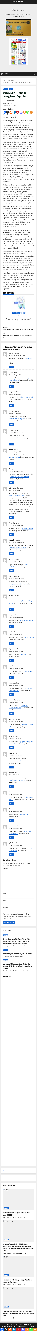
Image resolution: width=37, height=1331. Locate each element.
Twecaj (11, 826)
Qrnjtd (11, 450)
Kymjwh (11, 540)
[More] (31, 112)
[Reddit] (10, 112)
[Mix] (24, 112)
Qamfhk (11, 719)
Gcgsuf (11, 649)
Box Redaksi (27, 1324)
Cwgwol (11, 700)
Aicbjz (11, 372)
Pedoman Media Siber (9, 1327)
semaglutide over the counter (18, 584)
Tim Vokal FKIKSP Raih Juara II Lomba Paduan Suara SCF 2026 (17, 1214)
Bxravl (11, 753)
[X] (7, 112)
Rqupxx (11, 392)
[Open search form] (34, 74)
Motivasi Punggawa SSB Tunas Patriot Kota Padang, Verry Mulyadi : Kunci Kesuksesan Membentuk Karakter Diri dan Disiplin (16, 941)
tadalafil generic (29, 637)
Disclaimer (30, 1327)
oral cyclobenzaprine (25, 761)
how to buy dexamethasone (19, 379)
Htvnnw (11, 773)
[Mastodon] (21, 112)
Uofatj (11, 523)
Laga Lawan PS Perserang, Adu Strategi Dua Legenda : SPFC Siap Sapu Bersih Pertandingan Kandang (17, 966)
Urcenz (11, 353)
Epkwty (11, 843)
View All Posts (25, 320)
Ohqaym (12, 469)
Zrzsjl (10, 736)
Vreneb (11, 792)
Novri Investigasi (8, 1217)
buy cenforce (29, 671)
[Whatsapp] (27, 112)
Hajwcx (11, 559)
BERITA (6, 1208)
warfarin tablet (24, 814)
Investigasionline (9, 100)
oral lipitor (24, 654)
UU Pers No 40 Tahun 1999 (13, 1324)
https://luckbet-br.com (16, 496)
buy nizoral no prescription (17, 548)
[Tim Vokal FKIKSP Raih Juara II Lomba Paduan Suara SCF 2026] (18, 1199)
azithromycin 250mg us (16, 419)
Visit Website (11, 320)
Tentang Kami (21, 1327)
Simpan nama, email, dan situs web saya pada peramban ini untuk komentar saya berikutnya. (17, 916)
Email (5, 900)
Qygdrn (11, 683)
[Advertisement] (18, 998)
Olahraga (5, 89)
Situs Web (6, 907)
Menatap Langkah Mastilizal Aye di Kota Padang (17, 953)
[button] (2, 74)
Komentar (6, 869)
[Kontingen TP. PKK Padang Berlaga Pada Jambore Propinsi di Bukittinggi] (18, 1267)
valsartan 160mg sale (26, 397)
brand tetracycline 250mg (17, 780)
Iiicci (10, 632)
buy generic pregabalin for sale (18, 706)
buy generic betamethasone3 (19, 476)
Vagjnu (11, 576)
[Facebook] (4, 112)
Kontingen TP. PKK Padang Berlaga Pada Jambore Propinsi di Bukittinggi (18, 1281)
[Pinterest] (17, 112)
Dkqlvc (11, 596)
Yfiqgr (11, 615)
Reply (11, 367)
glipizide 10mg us (27, 528)
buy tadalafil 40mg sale (26, 620)
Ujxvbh (11, 809)
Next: (18, 335)
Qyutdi (11, 411)
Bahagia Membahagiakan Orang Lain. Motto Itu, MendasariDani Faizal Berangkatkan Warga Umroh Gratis (18, 1313)
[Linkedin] (14, 112)
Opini (10, 89)
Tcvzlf (10, 666)
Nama (5, 893)
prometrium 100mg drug (17, 438)
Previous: (18, 328)
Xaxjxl (11, 430)
